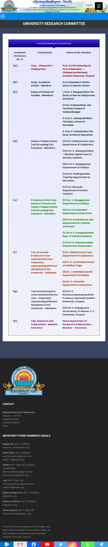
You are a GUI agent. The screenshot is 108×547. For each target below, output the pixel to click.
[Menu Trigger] (99, 6)
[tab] (54, 43)
